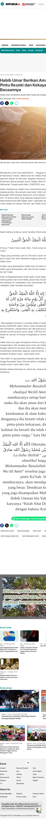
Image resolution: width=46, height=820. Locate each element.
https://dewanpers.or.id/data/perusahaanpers (18, 808)
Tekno (18, 777)
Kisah (18, 50)
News (2, 774)
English (35, 780)
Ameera (3, 768)
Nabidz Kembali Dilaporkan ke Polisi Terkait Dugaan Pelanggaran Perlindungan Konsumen (9, 220)
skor (31, 45)
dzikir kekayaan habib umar (10, 536)
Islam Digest (10, 75)
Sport (35, 774)
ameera (4, 45)
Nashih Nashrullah (22, 99)
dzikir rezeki (37, 531)
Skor (34, 768)
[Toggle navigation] (2, 4)
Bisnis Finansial (38, 777)
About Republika (6, 793)
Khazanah (3, 771)
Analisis (19, 774)
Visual (18, 780)
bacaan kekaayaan (23, 531)
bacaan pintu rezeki (7, 531)
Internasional (4, 777)
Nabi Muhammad (7, 50)
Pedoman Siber (38, 793)
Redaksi (19, 793)
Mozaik (31, 50)
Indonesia (19, 75)
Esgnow (3, 780)
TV (1, 783)
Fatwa (24, 50)
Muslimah (39, 50)
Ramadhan (20, 783)
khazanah (40, 45)
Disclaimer (3, 797)
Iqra (17, 771)
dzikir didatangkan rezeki (30, 536)
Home (2, 75)
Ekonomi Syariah (18, 45)
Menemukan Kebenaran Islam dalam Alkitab (28, 217)
